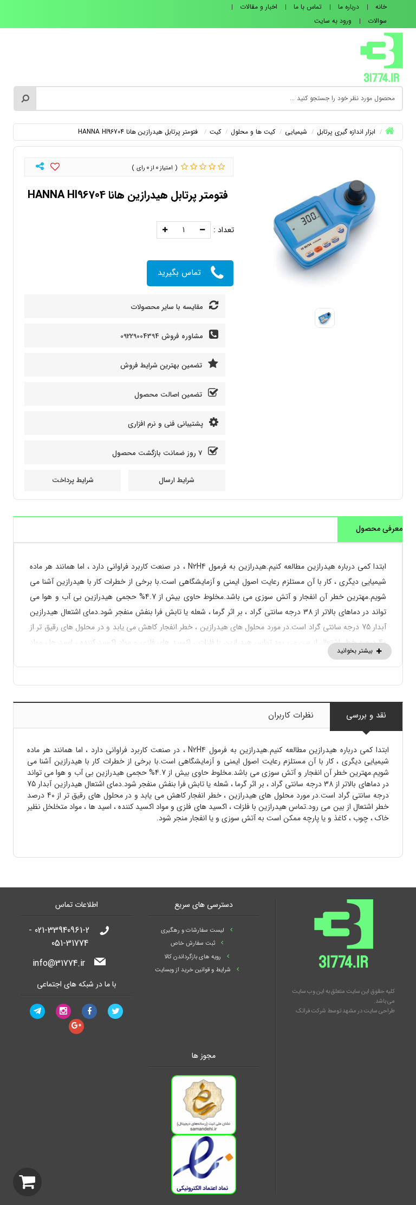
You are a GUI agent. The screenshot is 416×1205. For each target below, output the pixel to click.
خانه (381, 7)
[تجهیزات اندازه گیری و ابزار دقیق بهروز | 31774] (381, 57)
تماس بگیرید (179, 272)
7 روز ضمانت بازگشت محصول (158, 453)
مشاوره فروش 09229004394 (162, 336)
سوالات (377, 21)
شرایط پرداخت (73, 480)
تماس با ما (308, 7)
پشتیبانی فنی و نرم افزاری (166, 424)
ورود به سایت (333, 21)
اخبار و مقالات (258, 7)
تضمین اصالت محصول (169, 394)
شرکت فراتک (311, 1011)
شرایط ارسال (176, 480)
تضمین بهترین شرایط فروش (162, 365)
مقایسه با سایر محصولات (168, 307)
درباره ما (348, 7)
